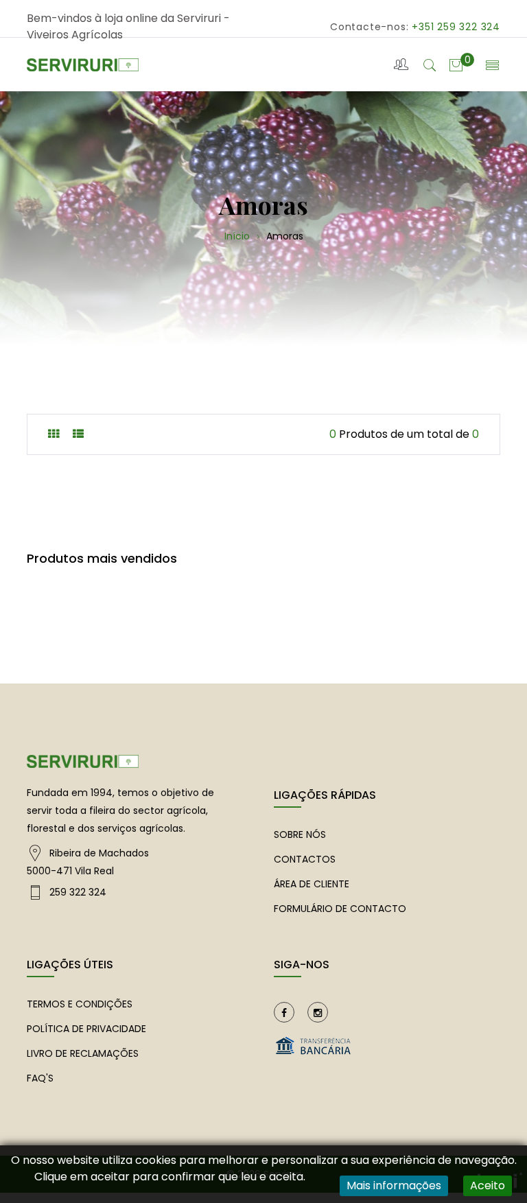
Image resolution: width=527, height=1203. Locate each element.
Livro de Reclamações (83, 1053)
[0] (456, 64)
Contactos (305, 859)
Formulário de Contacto (340, 908)
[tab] (53, 434)
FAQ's (40, 1078)
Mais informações (394, 1185)
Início (238, 236)
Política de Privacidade (86, 1029)
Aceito (487, 1185)
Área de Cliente (311, 884)
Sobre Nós (300, 834)
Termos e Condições (79, 1004)
